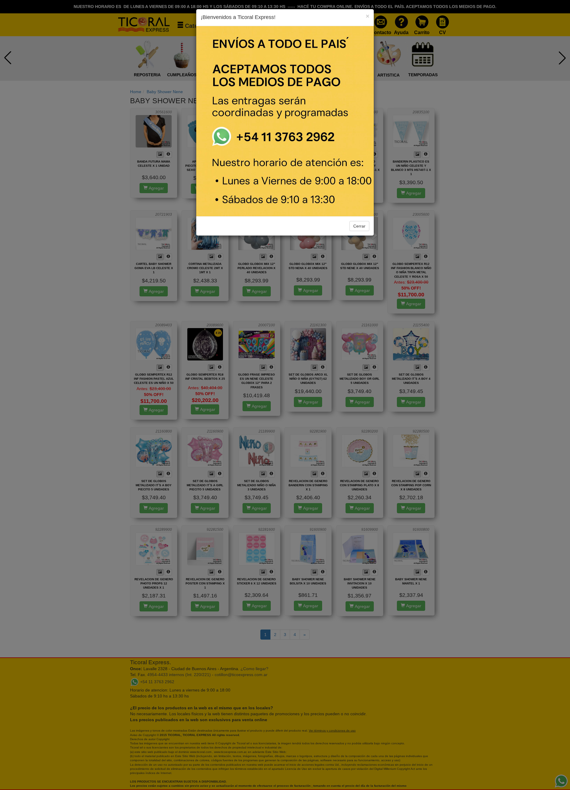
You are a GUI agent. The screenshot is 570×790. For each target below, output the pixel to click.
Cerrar (359, 226)
